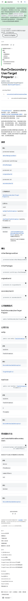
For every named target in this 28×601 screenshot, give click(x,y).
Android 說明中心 (5, 574)
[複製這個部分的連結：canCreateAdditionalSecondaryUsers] (6, 441)
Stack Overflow (5, 583)
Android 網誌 (4, 557)
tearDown (5, 219)
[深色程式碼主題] (26, 258)
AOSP (2, 41)
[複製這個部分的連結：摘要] (6, 142)
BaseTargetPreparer (14, 84)
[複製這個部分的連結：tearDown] (10, 380)
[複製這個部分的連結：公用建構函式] (14, 306)
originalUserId (7, 174)
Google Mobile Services (7, 581)
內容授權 (20, 520)
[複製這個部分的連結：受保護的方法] (14, 434)
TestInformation (12, 211)
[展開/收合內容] (12, 49)
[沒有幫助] (13, 45)
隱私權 (24, 592)
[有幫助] (11, 45)
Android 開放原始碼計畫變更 (10, 21)
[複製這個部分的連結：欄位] (6, 249)
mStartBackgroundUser (9, 155)
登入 (25, 2)
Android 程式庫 (5, 533)
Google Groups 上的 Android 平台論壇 (10, 562)
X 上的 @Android (5, 552)
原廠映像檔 (4, 543)
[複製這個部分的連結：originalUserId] (12, 279)
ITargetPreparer (7, 110)
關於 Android (4, 592)
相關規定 (3, 536)
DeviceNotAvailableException (12, 365)
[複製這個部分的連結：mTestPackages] (14, 266)
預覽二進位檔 (4, 541)
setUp (4, 211)
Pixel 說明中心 (4, 576)
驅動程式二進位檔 (5, 546)
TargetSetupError (8, 371)
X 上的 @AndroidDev (6, 555)
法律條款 (15, 592)
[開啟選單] (2, 2)
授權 (20, 592)
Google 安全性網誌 (6, 560)
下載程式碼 (4, 538)
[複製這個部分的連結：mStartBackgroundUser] (19, 253)
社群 (10, 592)
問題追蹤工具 (4, 586)
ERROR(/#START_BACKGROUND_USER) (12, 114)
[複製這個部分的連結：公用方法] (10, 328)
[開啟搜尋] (18, 2)
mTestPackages (7, 165)
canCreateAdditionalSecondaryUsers (16, 232)
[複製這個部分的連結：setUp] (7, 332)
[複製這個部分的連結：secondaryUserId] (14, 291)
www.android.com (5, 579)
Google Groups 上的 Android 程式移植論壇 (11, 567)
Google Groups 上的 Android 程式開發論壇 (11, 565)
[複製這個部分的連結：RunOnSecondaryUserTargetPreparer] (9, 313)
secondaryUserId (8, 183)
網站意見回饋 (5, 594)
